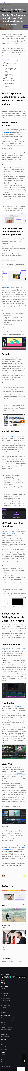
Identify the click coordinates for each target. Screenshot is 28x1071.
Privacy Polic (4, 1064)
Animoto (6, 72)
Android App (4, 1046)
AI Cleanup (21, 9)
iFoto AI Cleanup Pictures (10, 66)
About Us (3, 1054)
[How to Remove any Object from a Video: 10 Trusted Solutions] (14, 915)
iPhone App (3, 1044)
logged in (10, 961)
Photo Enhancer (4, 1022)
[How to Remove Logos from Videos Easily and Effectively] (14, 895)
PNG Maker (3, 1031)
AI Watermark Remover (6, 1005)
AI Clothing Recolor (5, 1000)
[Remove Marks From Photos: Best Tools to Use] (14, 937)
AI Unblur (3, 1009)
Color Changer (4, 1024)
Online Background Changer (7, 1020)
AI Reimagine (4, 1012)
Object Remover (4, 1034)
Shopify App (4, 1049)
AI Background (4, 993)
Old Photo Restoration (6, 1029)
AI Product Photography (6, 995)
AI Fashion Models (5, 991)
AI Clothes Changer (5, 998)
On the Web (3, 1042)
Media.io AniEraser (9, 74)
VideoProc (7, 86)
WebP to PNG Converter (6, 1027)
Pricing (2, 1059)
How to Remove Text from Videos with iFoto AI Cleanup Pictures (11, 70)
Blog (2, 1061)
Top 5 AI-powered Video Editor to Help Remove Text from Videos (11, 63)
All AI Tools (4, 988)
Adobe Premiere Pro (9, 83)
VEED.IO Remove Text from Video (11, 76)
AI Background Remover (6, 1002)
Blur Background (5, 1036)
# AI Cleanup (5, 869)
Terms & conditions (5, 1066)
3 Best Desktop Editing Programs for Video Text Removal (9, 80)
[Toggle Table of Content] (17, 60)
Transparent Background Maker (8, 1017)
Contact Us (3, 1057)
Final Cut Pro (7, 85)
